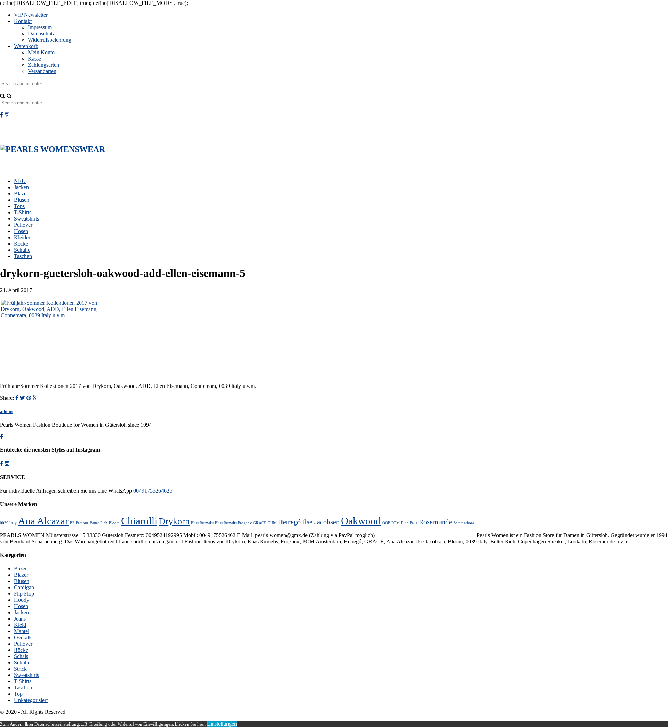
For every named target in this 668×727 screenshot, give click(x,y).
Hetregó (289, 522)
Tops (19, 206)
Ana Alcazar (43, 520)
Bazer (20, 569)
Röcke (21, 244)
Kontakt (23, 21)
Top (18, 694)
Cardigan (24, 587)
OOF (386, 523)
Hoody (21, 600)
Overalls (23, 637)
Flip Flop (24, 594)
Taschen (23, 256)
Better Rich (99, 523)
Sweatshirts (26, 219)
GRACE (259, 523)
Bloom (114, 523)
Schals (21, 656)
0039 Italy (8, 523)
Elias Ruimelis (202, 523)
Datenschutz (41, 34)
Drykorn (174, 521)
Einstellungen (222, 724)
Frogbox (245, 523)
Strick (20, 669)
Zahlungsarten (43, 65)
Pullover (23, 225)
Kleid (20, 625)
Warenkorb (26, 46)
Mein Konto (41, 52)
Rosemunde (435, 522)
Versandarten (42, 71)
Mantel (21, 631)
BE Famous (79, 523)
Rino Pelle (409, 523)
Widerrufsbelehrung (49, 40)
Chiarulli (139, 520)
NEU (20, 181)
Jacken (21, 187)
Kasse (34, 59)
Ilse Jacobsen (321, 522)
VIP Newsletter (31, 15)
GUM (272, 523)
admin (6, 411)
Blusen (21, 200)
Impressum (40, 27)
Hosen (21, 231)
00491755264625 (152, 491)
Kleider (22, 237)
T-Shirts (22, 212)
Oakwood (361, 520)
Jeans (20, 619)
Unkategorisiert (31, 700)
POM (395, 523)
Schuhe (22, 250)
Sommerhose (463, 523)
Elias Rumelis (226, 523)
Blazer (21, 194)
